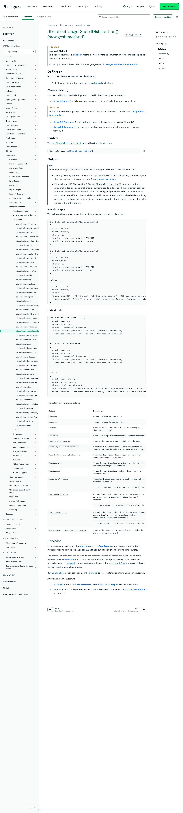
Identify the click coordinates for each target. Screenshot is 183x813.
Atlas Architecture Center (15, 594)
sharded (97, 83)
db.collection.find (23, 301)
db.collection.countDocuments (27, 250)
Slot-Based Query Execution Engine (21, 491)
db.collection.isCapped (25, 357)
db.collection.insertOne (26, 352)
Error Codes (14, 181)
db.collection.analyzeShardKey (27, 228)
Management (9, 575)
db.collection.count (24, 245)
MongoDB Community (64, 127)
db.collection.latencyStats (27, 361)
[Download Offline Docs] (33, 808)
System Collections (17, 501)
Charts (9, 151)
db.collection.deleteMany (26, 267)
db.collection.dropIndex (26, 284)
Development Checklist (15, 134)
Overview (10, 56)
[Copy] (144, 151)
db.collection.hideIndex (26, 340)
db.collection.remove (25, 374)
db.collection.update (24, 408)
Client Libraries (12, 74)
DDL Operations (16, 168)
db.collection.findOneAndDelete (27, 314)
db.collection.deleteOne (26, 271)
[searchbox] (124, 16)
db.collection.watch (24, 425)
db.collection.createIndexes (27, 258)
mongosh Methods (82, 25)
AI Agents (10, 533)
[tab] (28, 16)
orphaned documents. (105, 179)
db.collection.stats (23, 387)
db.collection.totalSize (25, 400)
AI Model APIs (11, 524)
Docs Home (52, 25)
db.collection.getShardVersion (27, 335)
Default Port (14, 172)
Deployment (8, 34)
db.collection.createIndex (27, 254)
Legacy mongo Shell (17, 505)
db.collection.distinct (24, 275)
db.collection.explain (24, 297)
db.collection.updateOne (26, 417)
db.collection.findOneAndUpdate (27, 322)
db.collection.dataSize (25, 262)
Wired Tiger (103, 546)
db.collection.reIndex (25, 370)
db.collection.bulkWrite (25, 232)
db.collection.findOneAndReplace (27, 318)
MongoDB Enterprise (63, 122)
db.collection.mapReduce (27, 365)
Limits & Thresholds (17, 194)
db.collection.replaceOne (26, 383)
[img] (157, 37)
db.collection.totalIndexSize (27, 395)
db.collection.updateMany (27, 413)
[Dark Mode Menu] (177, 17)
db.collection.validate (25, 421)
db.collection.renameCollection (27, 378)
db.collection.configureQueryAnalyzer (27, 241)
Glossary (13, 185)
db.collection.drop (23, 280)
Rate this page (162, 32)
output (114, 584)
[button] (127, 6)
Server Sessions (15, 481)
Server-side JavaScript (18, 485)
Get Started (169, 6)
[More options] (140, 34)
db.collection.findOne (25, 310)
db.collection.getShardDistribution (27, 331)
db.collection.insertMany (26, 348)
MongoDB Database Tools (20, 198)
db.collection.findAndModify (27, 305)
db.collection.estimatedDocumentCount (27, 292)
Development (65, 25)
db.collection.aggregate (26, 224)
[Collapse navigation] (39, 809)
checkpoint (70, 559)
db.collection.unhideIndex (27, 404)
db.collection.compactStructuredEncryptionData (27, 237)
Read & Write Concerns (19, 177)
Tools (6, 588)
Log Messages (15, 189)
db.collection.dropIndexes (27, 288)
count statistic (84, 584)
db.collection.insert (24, 344)
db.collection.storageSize (26, 391)
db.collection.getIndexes (26, 327)
